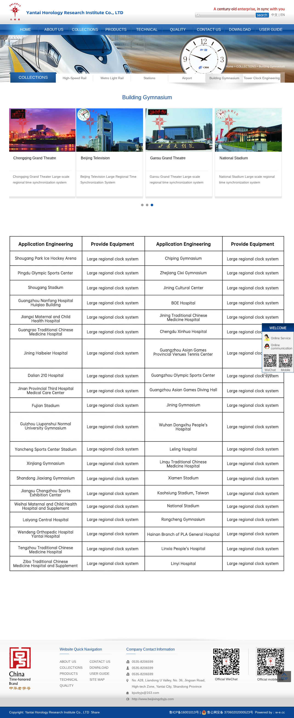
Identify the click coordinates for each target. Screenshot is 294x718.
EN (282, 15)
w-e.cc (280, 712)
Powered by (263, 712)
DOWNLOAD (240, 30)
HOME (25, 30)
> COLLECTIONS (244, 66)
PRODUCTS (116, 30)
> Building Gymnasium (270, 66)
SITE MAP (97, 679)
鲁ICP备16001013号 (184, 712)
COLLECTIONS (85, 30)
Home (229, 66)
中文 (274, 15)
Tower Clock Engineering (262, 78)
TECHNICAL (147, 30)
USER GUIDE (271, 30)
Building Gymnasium (224, 78)
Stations (149, 78)
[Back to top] (284, 676)
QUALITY (178, 30)
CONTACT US (209, 30)
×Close (267, 374)
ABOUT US (53, 30)
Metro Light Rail (112, 78)
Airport (187, 78)
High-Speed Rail (74, 78)
